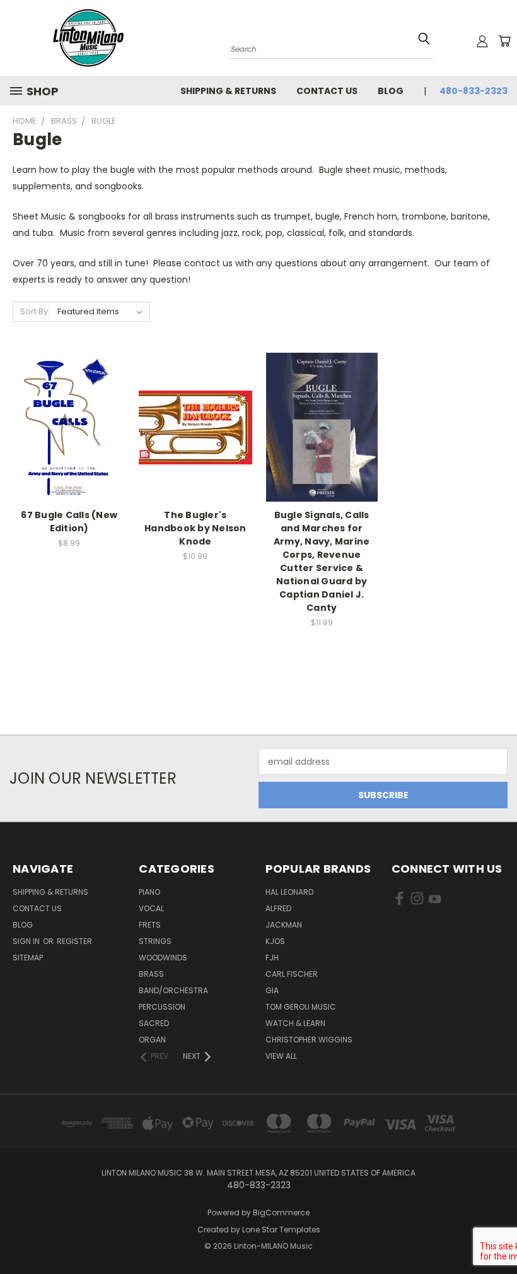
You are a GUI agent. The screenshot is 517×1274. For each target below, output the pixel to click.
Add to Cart (69, 449)
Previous (497, 1234)
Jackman (283, 924)
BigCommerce (281, 1212)
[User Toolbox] (482, 41)
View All (281, 1056)
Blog (391, 91)
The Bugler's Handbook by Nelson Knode (195, 528)
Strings (155, 941)
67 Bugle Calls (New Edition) (69, 521)
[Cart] (504, 41)
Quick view (69, 401)
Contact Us (326, 91)
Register (74, 941)
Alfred (278, 908)
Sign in (27, 941)
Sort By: (35, 311)
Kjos (275, 941)
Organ (152, 1039)
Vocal (151, 908)
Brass (151, 974)
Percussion (162, 1006)
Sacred (154, 1023)
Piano (149, 892)
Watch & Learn (295, 1023)
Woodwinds (163, 957)
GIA (272, 990)
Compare (65, 426)
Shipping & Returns (228, 91)
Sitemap (28, 957)
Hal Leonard (289, 892)
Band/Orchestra (173, 990)
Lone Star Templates (281, 1229)
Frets (150, 924)
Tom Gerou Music (300, 1006)
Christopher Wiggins (308, 1039)
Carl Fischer (291, 974)
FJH (272, 957)
